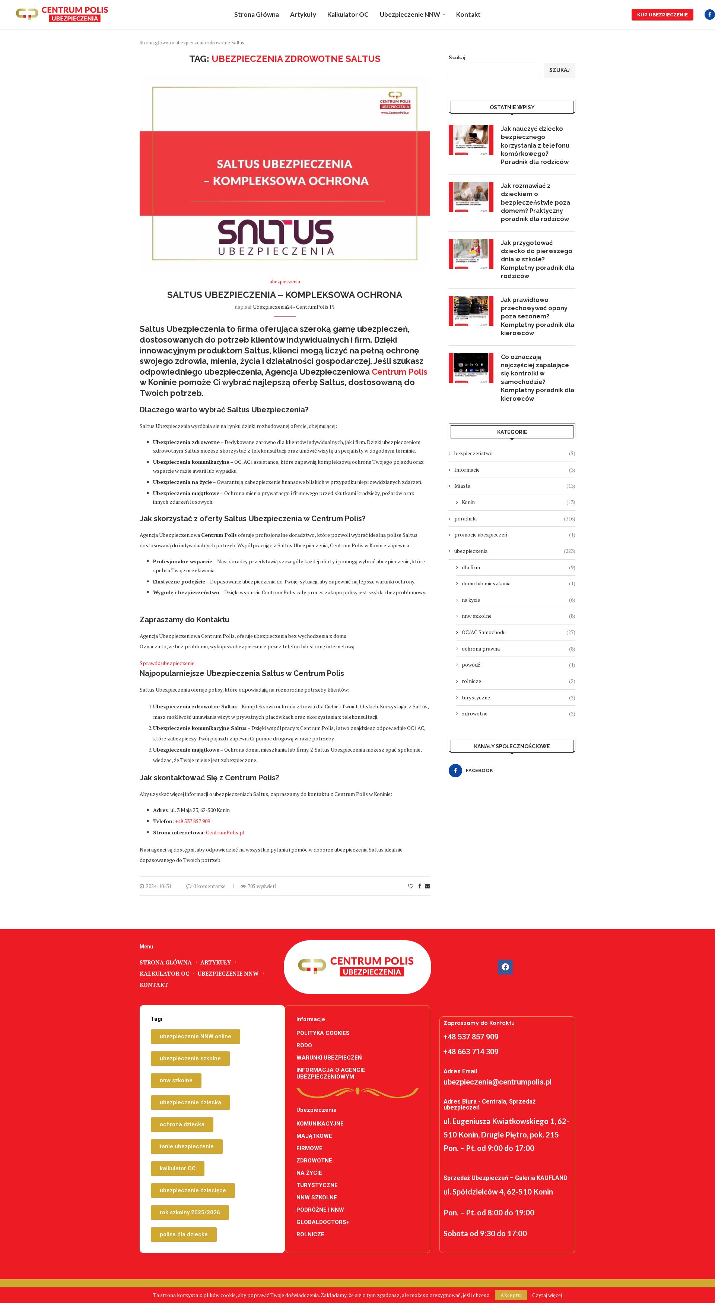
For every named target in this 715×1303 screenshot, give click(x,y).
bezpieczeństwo (514, 453)
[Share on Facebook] (419, 886)
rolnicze (518, 680)
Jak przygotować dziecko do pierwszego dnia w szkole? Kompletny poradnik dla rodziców (537, 259)
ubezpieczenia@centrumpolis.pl (498, 1081)
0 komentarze (209, 886)
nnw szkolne (518, 615)
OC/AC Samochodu (518, 632)
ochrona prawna (518, 648)
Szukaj (457, 57)
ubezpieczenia (514, 550)
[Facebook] (710, 14)
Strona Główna (256, 14)
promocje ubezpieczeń (514, 534)
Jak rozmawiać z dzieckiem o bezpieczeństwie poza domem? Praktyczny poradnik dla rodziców (535, 202)
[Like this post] (410, 886)
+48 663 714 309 (471, 1051)
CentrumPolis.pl (225, 832)
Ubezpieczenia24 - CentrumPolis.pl (294, 306)
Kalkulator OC (348, 14)
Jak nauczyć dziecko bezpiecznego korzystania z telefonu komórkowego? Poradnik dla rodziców (535, 145)
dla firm (518, 567)
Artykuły (303, 14)
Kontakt (468, 14)
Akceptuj (511, 1295)
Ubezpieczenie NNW (410, 14)
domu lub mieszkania (518, 583)
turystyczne (518, 697)
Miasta (514, 485)
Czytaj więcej (547, 1295)
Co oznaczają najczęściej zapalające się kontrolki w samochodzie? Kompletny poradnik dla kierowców (537, 377)
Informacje (514, 469)
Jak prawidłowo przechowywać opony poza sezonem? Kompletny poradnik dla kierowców (537, 316)
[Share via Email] (427, 886)
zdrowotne (518, 713)
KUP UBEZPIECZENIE (662, 15)
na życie (518, 599)
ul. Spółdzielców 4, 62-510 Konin (498, 1191)
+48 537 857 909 (192, 821)
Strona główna (155, 42)
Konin (518, 502)
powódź (518, 664)
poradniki (514, 518)
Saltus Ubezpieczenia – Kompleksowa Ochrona (284, 294)
